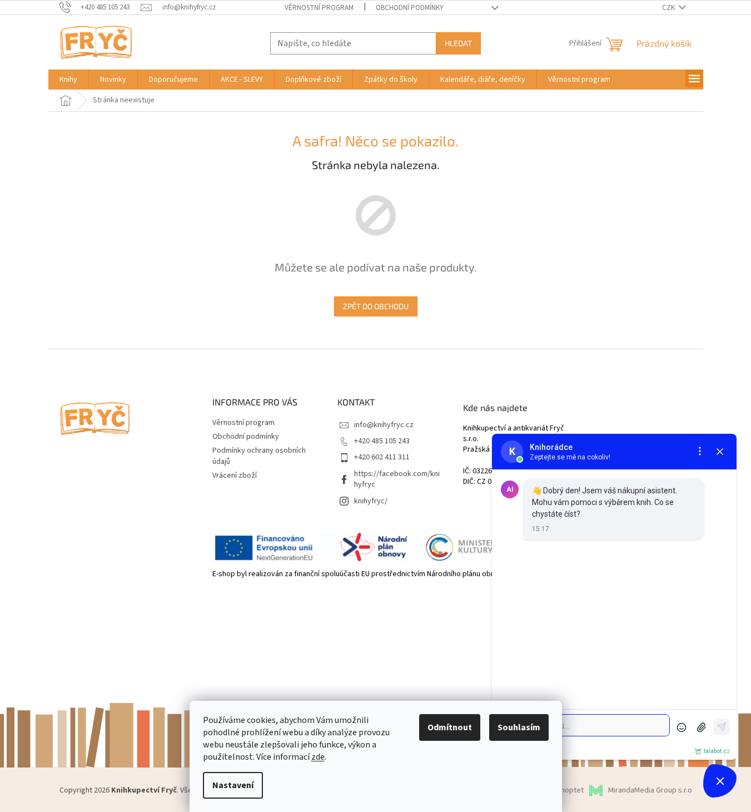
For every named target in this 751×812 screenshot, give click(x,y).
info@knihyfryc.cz (384, 424)
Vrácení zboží (234, 475)
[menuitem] (68, 80)
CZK (669, 8)
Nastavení (232, 785)
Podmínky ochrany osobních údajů (259, 456)
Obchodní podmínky (410, 8)
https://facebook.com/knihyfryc (397, 479)
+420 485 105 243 (382, 441)
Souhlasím (519, 727)
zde (318, 757)
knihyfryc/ (370, 501)
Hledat (458, 43)
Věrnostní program (319, 8)
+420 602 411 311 (382, 457)
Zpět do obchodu (376, 306)
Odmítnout (449, 727)
